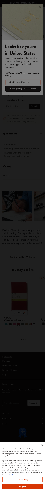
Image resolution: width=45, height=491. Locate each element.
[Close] (42, 445)
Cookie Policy (11, 474)
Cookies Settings (22, 479)
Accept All (22, 486)
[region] (22, 466)
